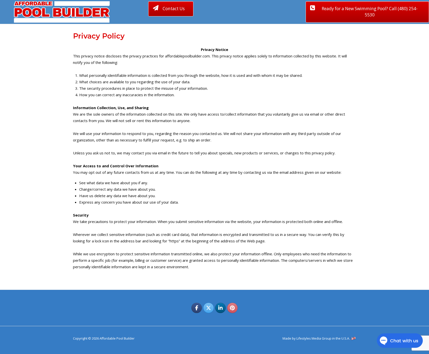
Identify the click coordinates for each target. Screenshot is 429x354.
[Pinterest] (232, 308)
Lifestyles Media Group (313, 338)
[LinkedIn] (220, 308)
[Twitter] (208, 308)
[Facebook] (196, 308)
